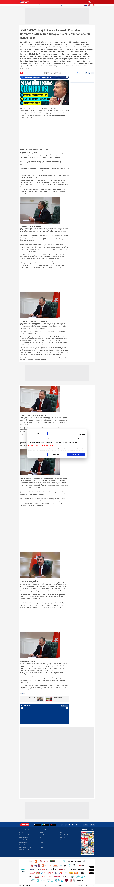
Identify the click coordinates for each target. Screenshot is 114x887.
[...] (92, 73)
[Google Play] (45, 825)
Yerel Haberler (43, 840)
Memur (41, 837)
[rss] (77, 825)
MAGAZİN (49, 5)
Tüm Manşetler (64, 705)
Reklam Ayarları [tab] (64, 438)
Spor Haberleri (23, 840)
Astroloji (42, 835)
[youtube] (69, 825)
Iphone (62, 829)
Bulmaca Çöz (43, 829)
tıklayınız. (90, 885)
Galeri (41, 847)
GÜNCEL (30, 5)
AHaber (22, 693)
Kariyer (62, 840)
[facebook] (62, 825)
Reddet (37, 433)
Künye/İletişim (63, 837)
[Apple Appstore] (37, 825)
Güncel (21, 832)
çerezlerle (76, 885)
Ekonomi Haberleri (24, 835)
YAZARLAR (68, 5)
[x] (66, 825)
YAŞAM (61, 5)
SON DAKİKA (22, 5)
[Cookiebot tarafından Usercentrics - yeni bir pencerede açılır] (79, 434)
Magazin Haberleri (23, 837)
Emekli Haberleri (23, 842)
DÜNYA (56, 5)
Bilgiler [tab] (49, 438)
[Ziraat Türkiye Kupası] (94, 5)
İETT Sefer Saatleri (24, 850)
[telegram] (86, 73)
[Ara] (94, 2)
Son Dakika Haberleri (24, 829)
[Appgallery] (53, 825)
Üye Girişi (85, 824)
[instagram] (73, 825)
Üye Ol (92, 824)
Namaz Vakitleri (23, 845)
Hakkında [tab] (79, 438)
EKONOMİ (37, 5)
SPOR (43, 5)
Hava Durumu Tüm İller (25, 847)
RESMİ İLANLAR (77, 5)
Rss (61, 832)
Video (41, 842)
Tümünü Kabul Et (76, 454)
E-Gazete (42, 850)
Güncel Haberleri (28, 27)
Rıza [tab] (35, 438)
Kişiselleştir (56, 454)
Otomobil (42, 845)
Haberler (22, 27)
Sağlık (41, 832)
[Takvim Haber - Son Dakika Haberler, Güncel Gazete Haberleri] (24, 2)
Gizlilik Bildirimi (64, 835)
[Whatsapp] (89, 73)
